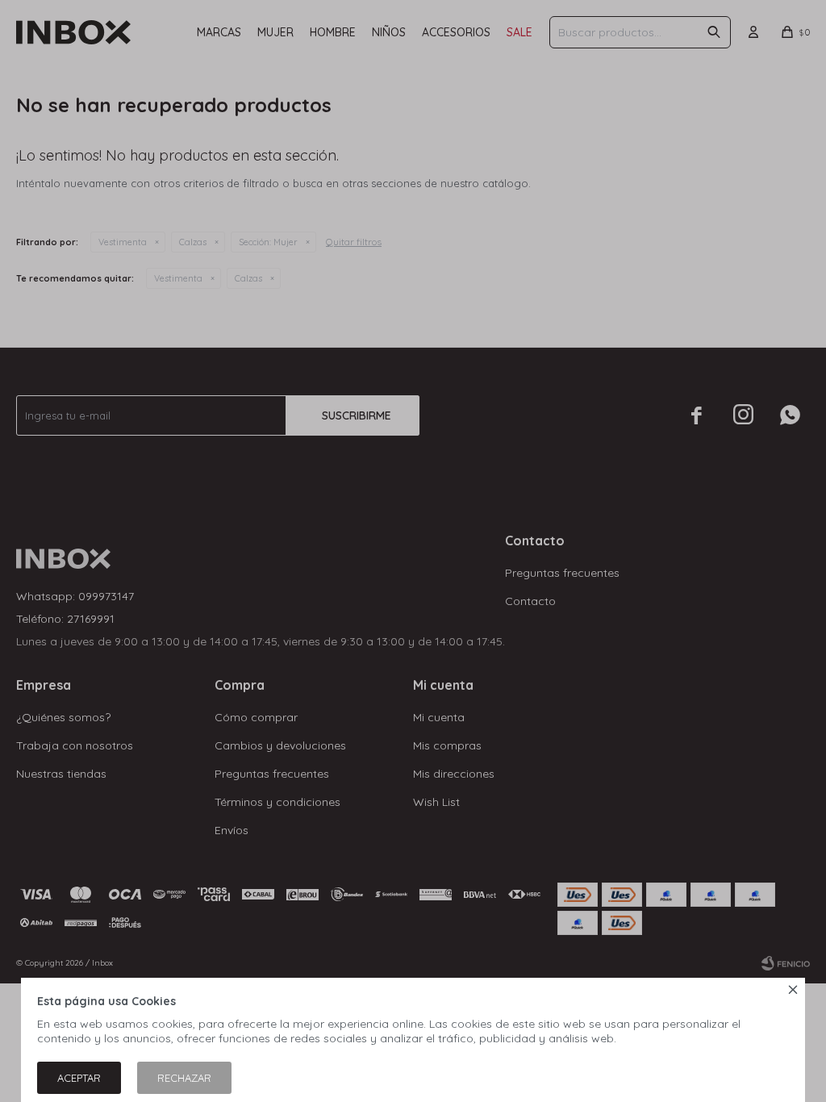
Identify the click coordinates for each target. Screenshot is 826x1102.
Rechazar (184, 1077)
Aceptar (79, 1077)
